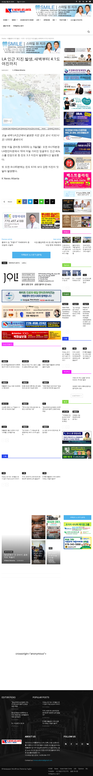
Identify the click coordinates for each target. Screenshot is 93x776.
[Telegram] (30, 201)
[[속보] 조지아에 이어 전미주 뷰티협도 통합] (38, 552)
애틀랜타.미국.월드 (14, 38)
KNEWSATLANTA (14, 263)
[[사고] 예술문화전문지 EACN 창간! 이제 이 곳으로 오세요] (11, 355)
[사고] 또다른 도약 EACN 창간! (87, 280)
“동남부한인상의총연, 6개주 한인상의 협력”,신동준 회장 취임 (52, 409)
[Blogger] (66, 744)
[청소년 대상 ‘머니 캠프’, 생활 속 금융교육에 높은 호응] (31, 355)
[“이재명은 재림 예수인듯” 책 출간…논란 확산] (66, 410)
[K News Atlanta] (10, 70)
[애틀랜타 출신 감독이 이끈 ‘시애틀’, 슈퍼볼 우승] (11, 421)
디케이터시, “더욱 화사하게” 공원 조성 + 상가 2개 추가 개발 (66, 249)
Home (4, 38)
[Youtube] (90, 1)
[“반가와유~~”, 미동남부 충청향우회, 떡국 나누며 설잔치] (31, 421)
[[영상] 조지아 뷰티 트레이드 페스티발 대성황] (53, 552)
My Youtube (8, 552)
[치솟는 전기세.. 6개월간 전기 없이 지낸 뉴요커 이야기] (11, 467)
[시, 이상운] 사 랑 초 (18, 723)
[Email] (47, 201)
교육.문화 (25, 361)
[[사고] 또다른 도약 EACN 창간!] (87, 273)
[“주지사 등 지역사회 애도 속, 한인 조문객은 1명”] (31, 398)
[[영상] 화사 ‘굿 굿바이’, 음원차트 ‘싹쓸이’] (16, 539)
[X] (83, 1)
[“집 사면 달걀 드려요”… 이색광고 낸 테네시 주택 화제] (77, 302)
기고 (64, 275)
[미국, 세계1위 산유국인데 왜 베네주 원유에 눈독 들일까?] (31, 467)
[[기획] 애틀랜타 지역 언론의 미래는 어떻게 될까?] (52, 467)
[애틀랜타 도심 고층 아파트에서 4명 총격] (11, 376)
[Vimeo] (86, 1)
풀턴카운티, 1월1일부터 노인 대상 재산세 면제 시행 (77, 249)
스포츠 (4, 427)
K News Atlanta (19, 70)
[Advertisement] (31, 599)
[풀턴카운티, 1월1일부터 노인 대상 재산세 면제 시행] (77, 240)
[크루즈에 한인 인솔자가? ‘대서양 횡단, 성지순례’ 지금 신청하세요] (53, 527)
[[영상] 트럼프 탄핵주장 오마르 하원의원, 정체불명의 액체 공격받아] (6, 715)
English (65, 304)
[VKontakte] (87, 744)
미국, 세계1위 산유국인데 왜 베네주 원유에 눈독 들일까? (77, 356)
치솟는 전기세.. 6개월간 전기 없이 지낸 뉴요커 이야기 (66, 356)
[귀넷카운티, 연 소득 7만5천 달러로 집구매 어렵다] (87, 240)
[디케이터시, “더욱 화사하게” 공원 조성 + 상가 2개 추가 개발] (66, 240)
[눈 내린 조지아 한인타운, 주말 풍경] (52, 421)
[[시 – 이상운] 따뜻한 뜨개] (77, 273)
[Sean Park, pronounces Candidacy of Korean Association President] (66, 302)
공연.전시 (5, 403)
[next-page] (7, 440)
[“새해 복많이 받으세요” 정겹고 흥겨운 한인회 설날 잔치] (52, 376)
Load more (76, 396)
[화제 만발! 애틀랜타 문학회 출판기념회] (52, 355)
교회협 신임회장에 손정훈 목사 (76, 417)
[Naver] (41, 201)
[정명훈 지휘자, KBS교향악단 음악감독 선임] (66, 388)
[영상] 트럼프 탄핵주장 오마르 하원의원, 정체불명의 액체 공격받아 (20, 715)
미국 (22, 38)
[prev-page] (3, 440)
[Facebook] (76, 1)
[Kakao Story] (19, 201)
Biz (44, 403)
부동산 (65, 242)
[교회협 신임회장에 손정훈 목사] (77, 410)
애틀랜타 (4, 361)
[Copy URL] (52, 201)
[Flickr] (77, 744)
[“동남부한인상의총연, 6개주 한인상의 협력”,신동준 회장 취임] (52, 398)
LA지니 (24, 263)
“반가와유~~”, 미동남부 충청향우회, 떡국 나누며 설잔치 (30, 432)
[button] (88, 32)
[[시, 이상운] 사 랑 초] (66, 273)
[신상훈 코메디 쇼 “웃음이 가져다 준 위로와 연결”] (11, 398)
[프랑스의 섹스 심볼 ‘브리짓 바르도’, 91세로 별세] (66, 380)
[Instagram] (79, 1)
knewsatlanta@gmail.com (42, 760)
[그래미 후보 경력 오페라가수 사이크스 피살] (38, 527)
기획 (3, 473)
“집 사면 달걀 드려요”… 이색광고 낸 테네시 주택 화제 (76, 312)
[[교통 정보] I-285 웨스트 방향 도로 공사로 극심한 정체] (31, 376)
